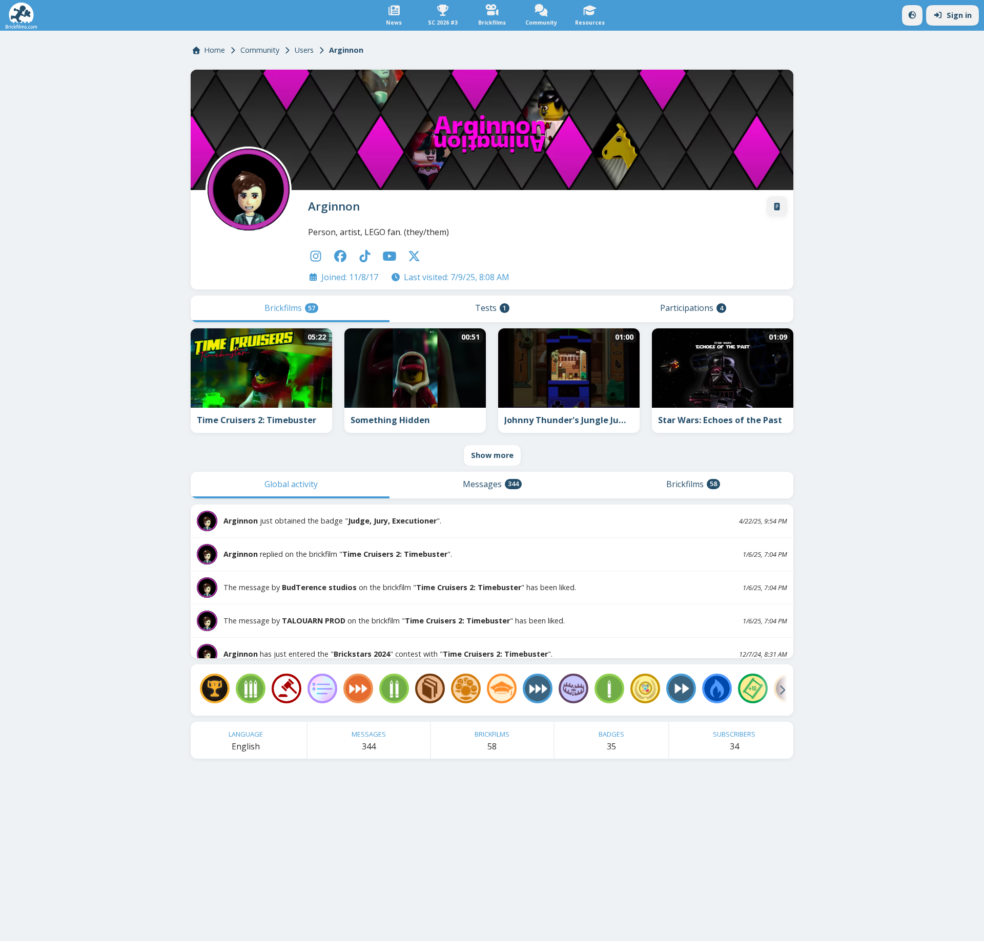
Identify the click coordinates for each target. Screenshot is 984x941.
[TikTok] (365, 256)
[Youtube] (389, 256)
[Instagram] (315, 256)
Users (304, 50)
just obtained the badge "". (332, 521)
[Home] (21, 16)
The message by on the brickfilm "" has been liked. (399, 587)
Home (214, 50)
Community (259, 50)
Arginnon (334, 206)
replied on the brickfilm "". (337, 554)
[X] (414, 256)
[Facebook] (340, 256)
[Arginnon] (247, 187)
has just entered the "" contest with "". (387, 654)
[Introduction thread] (777, 206)
